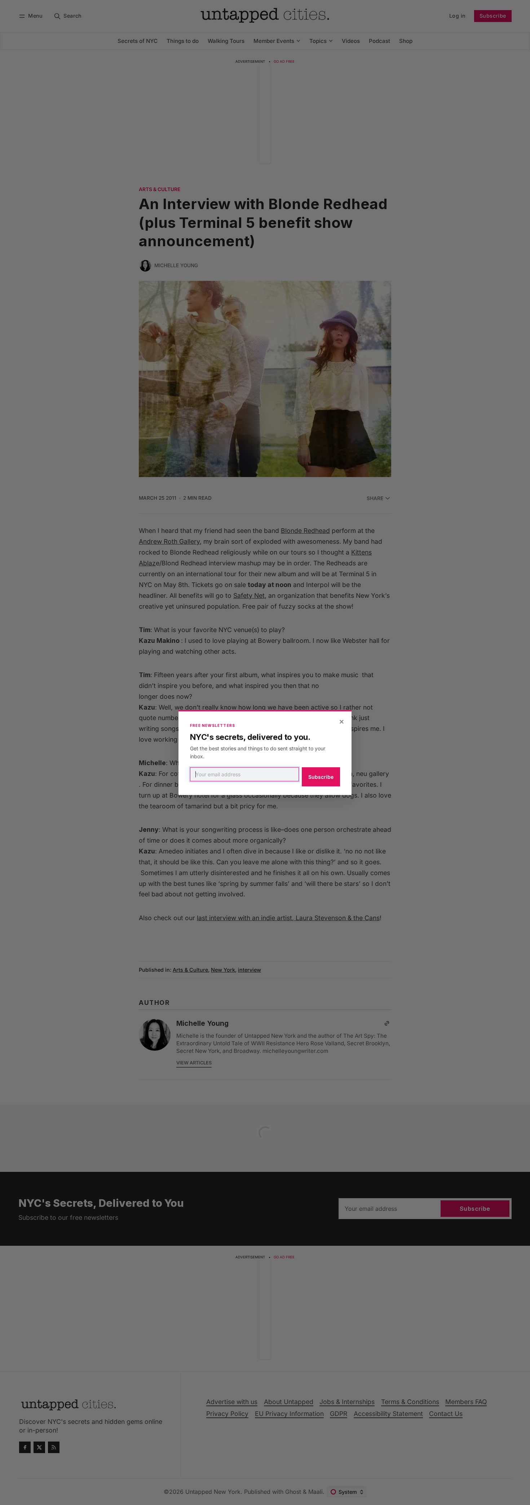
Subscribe (321, 777)
